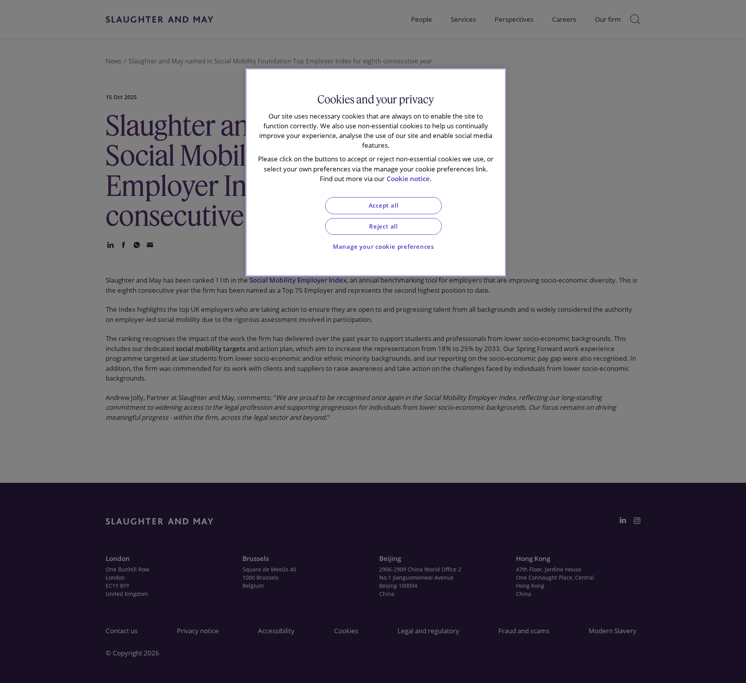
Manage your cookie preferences (383, 247)
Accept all (384, 205)
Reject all (383, 226)
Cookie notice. (409, 178)
